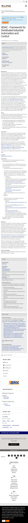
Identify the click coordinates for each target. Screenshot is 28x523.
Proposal (6, 370)
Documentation (7, 365)
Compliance (14, 483)
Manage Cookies (14, 488)
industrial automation (7, 425)
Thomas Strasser (6, 270)
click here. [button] (11, 517)
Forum (5, 376)
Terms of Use (14, 481)
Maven (8, 420)
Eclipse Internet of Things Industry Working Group (13, 236)
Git (2, 342)
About (14, 465)
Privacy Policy (14, 479)
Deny (4, 520)
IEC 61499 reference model (16, 99)
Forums (6, 373)
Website (6, 362)
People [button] (4, 259)
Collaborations (14, 469)
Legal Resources (14, 486)
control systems (6, 427)
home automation (15, 425)
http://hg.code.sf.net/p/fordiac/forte (10, 347)
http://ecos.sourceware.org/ (11, 187)
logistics (14, 147)
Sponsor (14, 472)
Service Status (14, 496)
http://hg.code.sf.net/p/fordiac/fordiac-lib (11, 350)
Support (14, 500)
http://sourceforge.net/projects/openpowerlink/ (15, 207)
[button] (25, 17)
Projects (6, 10)
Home (2, 10)
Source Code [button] (5, 314)
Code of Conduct (14, 484)
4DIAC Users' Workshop (6, 144)
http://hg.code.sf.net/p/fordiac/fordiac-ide (11, 345)
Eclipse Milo (6, 398)
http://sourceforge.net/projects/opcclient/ (14, 202)
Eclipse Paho (6, 397)
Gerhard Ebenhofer (6, 269)
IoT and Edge (5, 416)
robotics (8, 148)
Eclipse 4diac (5, 54)
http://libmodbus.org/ (14, 205)
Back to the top (14, 450)
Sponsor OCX (14, 444)
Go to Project (5, 22)
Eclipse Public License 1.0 (6, 156)
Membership (14, 470)
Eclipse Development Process (7, 47)
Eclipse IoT (11, 10)
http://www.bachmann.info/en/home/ (14, 181)
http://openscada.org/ (10, 211)
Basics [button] (3, 43)
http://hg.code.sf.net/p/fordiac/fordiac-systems (13, 348)
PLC (11, 427)
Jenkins (4, 420)
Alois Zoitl (16, 40)
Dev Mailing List (7, 367)
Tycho (12, 420)
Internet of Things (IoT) (7, 62)
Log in (2, 355)
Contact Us (14, 498)
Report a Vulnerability (14, 495)
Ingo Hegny (4, 277)
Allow (8, 520)
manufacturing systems (6, 147)
